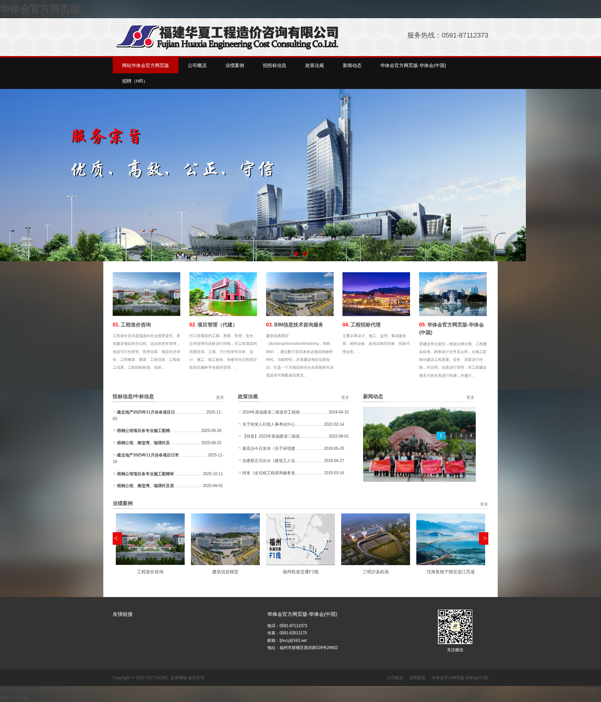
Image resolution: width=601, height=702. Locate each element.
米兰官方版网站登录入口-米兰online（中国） (527, 689)
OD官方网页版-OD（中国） (455, 689)
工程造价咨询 (132, 324)
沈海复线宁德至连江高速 (451, 571)
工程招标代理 (361, 324)
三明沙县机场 (375, 571)
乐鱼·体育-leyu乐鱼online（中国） (199, 689)
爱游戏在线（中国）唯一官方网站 (267, 689)
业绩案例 (417, 677)
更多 (220, 397)
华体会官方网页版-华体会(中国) (460, 677)
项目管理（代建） (213, 324)
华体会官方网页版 (40, 8)
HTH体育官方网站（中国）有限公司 (336, 689)
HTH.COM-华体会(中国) (23, 689)
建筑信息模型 (225, 571)
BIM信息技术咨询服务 (294, 324)
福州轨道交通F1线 (301, 571)
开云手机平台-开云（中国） (399, 689)
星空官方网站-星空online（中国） (82, 689)
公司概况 (395, 677)
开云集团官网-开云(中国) (140, 689)
